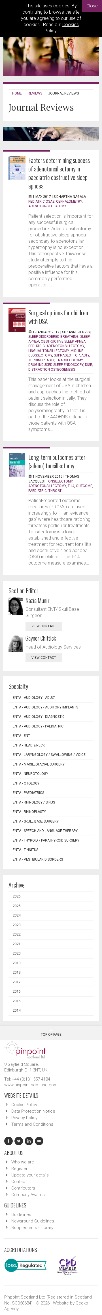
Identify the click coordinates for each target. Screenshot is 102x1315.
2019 (17, 963)
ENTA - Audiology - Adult (34, 698)
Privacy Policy (24, 1117)
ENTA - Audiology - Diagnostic (39, 717)
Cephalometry (69, 202)
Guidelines (21, 1214)
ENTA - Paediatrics (28, 793)
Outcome (84, 486)
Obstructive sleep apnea (63, 341)
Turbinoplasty (41, 360)
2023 (17, 925)
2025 (17, 906)
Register (19, 1168)
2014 (17, 1010)
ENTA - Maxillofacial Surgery (39, 764)
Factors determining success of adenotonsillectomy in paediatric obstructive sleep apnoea (59, 173)
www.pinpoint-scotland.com (31, 1084)
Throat (54, 491)
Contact (19, 1181)
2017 (17, 982)
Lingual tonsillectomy (48, 351)
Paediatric (37, 491)
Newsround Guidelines (32, 1221)
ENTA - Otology (26, 783)
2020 (17, 953)
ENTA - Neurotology (30, 774)
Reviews (35, 93)
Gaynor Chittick (41, 638)
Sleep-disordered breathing (53, 337)
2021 (17, 944)
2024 (17, 915)
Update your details (30, 1175)
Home (17, 93)
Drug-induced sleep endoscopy (55, 365)
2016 (17, 991)
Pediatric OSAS (41, 202)
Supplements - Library (32, 1227)
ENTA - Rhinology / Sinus (34, 802)
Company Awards (28, 1194)
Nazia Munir (38, 600)
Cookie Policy (24, 1104)
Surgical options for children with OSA (58, 317)
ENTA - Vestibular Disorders (38, 859)
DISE (88, 365)
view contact (43, 626)
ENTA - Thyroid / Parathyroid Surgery (46, 840)
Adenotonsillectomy (47, 206)
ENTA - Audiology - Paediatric (38, 726)
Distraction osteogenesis (51, 370)
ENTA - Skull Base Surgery (36, 821)
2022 (17, 934)
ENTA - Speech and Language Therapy (45, 831)
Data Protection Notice (33, 1111)
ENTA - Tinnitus (25, 850)
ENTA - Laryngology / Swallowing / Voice (49, 755)
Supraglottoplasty (71, 355)
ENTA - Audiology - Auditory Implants (45, 707)
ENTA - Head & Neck (29, 745)
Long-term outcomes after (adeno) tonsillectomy (57, 461)
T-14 (71, 486)
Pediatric (36, 346)
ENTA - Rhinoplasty (29, 812)
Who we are (22, 1162)
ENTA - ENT (21, 736)
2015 (17, 1001)
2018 (17, 972)
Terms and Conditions (32, 1124)
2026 (17, 896)
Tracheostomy (69, 360)
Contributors (23, 1188)
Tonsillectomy (59, 481)
